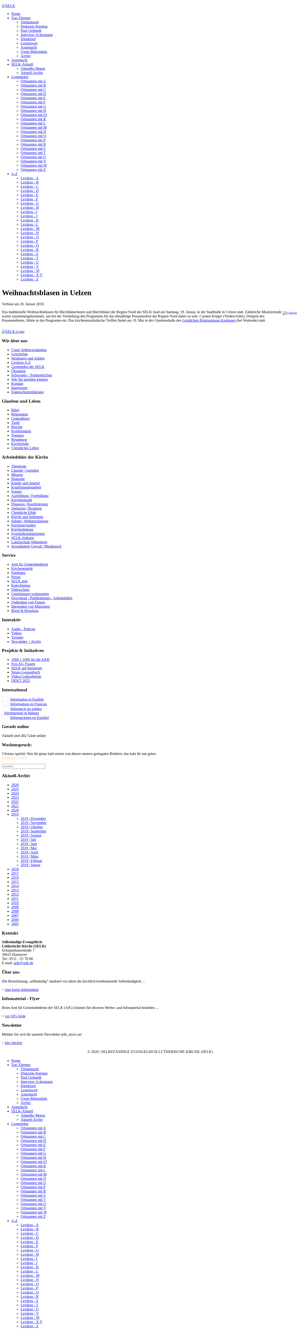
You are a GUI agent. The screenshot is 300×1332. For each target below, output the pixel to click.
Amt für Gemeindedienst (29, 564)
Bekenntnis (19, 414)
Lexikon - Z (29, 279)
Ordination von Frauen (28, 602)
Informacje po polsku (26, 709)
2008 (15, 911)
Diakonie (18, 479)
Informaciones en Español (29, 718)
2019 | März (29, 856)
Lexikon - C (30, 186)
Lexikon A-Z (21, 362)
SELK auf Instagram (26, 668)
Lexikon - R (30, 250)
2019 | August (31, 835)
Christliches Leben (25, 448)
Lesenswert (29, 43)
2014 (15, 886)
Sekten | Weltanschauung (29, 521)
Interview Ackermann (37, 35)
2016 (15, 877)
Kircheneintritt (22, 568)
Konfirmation (21, 431)
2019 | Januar (30, 865)
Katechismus (20, 585)
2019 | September (33, 831)
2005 (15, 924)
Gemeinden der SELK (28, 367)
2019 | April (29, 852)
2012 (15, 894)
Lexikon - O (30, 237)
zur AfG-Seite (15, 1016)
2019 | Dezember (33, 819)
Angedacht (29, 47)
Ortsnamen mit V (33, 161)
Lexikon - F (29, 199)
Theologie (18, 466)
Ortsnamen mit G (33, 106)
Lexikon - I (29, 212)
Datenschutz (20, 590)
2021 (15, 806)
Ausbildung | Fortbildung (30, 496)
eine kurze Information (21, 990)
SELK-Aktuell (22, 64)
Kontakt (17, 384)
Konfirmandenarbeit (26, 487)
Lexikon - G (30, 203)
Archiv (26, 56)
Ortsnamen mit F (33, 102)
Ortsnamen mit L (33, 123)
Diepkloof (28, 39)
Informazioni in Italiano (21, 713)
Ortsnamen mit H (33, 111)
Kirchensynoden (23, 525)
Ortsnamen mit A (33, 81)
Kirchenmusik (21, 500)
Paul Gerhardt (31, 31)
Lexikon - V (30, 267)
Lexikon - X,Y (32, 275)
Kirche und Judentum (27, 517)
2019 (15, 814)
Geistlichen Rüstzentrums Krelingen (209, 320)
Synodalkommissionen (28, 534)
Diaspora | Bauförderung (29, 504)
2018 (15, 869)
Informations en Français (28, 704)
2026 (15, 785)
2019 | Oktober (32, 827)
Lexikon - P (29, 241)
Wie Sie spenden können (29, 379)
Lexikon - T (29, 258)
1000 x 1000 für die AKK (30, 660)
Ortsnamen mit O (33, 136)
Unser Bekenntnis (34, 52)
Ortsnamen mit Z (33, 170)
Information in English (27, 699)
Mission (17, 475)
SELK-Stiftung (22, 538)
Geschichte (19, 354)
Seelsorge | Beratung (26, 508)
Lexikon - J (29, 216)
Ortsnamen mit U (33, 157)
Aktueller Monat (33, 68)
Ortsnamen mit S (33, 149)
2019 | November (33, 823)
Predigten (18, 573)
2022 (15, 802)
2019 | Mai (29, 848)
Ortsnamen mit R (33, 144)
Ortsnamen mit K (33, 119)
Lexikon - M (30, 229)
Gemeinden (19, 77)
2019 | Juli (28, 840)
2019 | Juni (29, 844)
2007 (15, 915)
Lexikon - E (29, 195)
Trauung (17, 435)
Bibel (15, 410)
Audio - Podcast (23, 629)
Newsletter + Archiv (26, 642)
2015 (15, 882)
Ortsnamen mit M (34, 127)
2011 (15, 899)
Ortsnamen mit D (33, 94)
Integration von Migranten (30, 606)
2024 (15, 793)
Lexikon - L (29, 224)
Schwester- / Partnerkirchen (31, 375)
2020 (15, 810)
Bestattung (19, 440)
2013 (15, 890)
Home (15, 14)
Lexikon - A (30, 178)
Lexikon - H (30, 208)
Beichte (16, 427)
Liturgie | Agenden (25, 470)
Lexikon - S (29, 254)
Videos (16, 633)
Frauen (16, 491)
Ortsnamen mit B (33, 85)
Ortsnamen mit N (33, 132)
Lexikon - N (30, 233)
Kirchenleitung (22, 529)
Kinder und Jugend (25, 483)
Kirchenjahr (20, 444)
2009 (15, 907)
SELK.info (19, 581)
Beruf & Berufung (24, 611)
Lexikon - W (30, 271)
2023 (15, 797)
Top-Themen (20, 18)
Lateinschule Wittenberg (29, 542)
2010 (15, 903)
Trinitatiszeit (30, 22)
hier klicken (13, 1043)
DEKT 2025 (20, 681)
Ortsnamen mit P (33, 140)
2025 (15, 789)
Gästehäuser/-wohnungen (30, 594)
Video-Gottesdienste (26, 676)
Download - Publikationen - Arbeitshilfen (41, 598)
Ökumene (18, 371)
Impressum (19, 388)
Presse (16, 577)
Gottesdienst (20, 418)
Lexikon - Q (30, 245)
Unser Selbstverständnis (29, 350)
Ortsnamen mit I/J (34, 115)
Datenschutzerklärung (27, 392)
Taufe (15, 423)
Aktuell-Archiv (32, 73)
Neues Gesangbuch (25, 672)
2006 (15, 920)
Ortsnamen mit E (33, 98)
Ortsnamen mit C (33, 90)
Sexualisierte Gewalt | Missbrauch (36, 546)
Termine (17, 637)
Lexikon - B (30, 182)
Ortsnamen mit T (33, 153)
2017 (15, 873)
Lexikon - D (30, 191)
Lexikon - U (30, 262)
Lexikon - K (30, 220)
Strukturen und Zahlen (28, 358)
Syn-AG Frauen (23, 664)
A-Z (14, 174)
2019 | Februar (31, 861)
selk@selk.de (23, 963)
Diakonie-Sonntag (34, 26)
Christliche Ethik (23, 513)
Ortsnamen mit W (34, 165)
